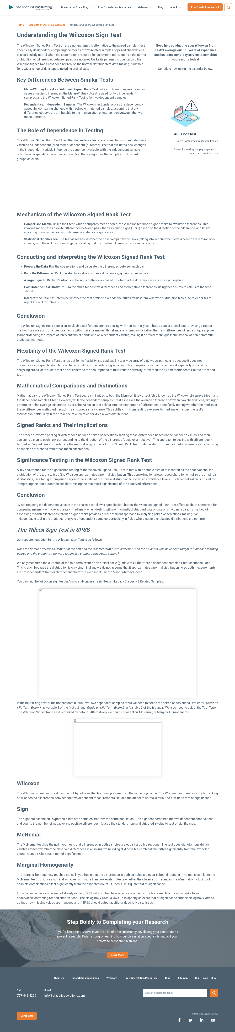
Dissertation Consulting (74, 7)
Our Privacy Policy (205, 978)
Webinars (143, 7)
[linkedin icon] (202, 1020)
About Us (175, 7)
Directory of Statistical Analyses (47, 25)
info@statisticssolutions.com (64, 995)
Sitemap (183, 978)
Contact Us (26, 1015)
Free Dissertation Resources (114, 7)
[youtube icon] (213, 1020)
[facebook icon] (179, 1020)
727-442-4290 (26, 995)
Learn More (117, 955)
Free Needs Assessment (205, 7)
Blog (160, 7)
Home (20, 25)
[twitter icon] (190, 1020)
